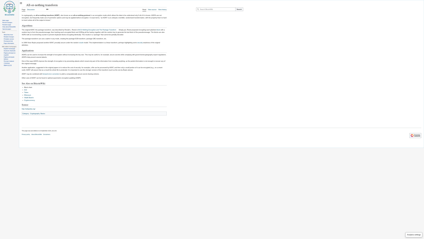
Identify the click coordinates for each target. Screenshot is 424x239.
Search (239, 9)
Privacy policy (26, 134)
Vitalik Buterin (29, 97)
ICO (25, 90)
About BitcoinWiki (36, 134)
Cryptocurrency (29, 100)
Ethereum (27, 95)
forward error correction (51, 74)
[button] (47, 9)
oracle (81, 42)
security (140, 42)
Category (25, 113)
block (158, 30)
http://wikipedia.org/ (28, 109)
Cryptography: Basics (37, 113)
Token (26, 92)
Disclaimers (46, 134)
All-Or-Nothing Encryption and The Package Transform (97, 30)
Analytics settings (414, 235)
